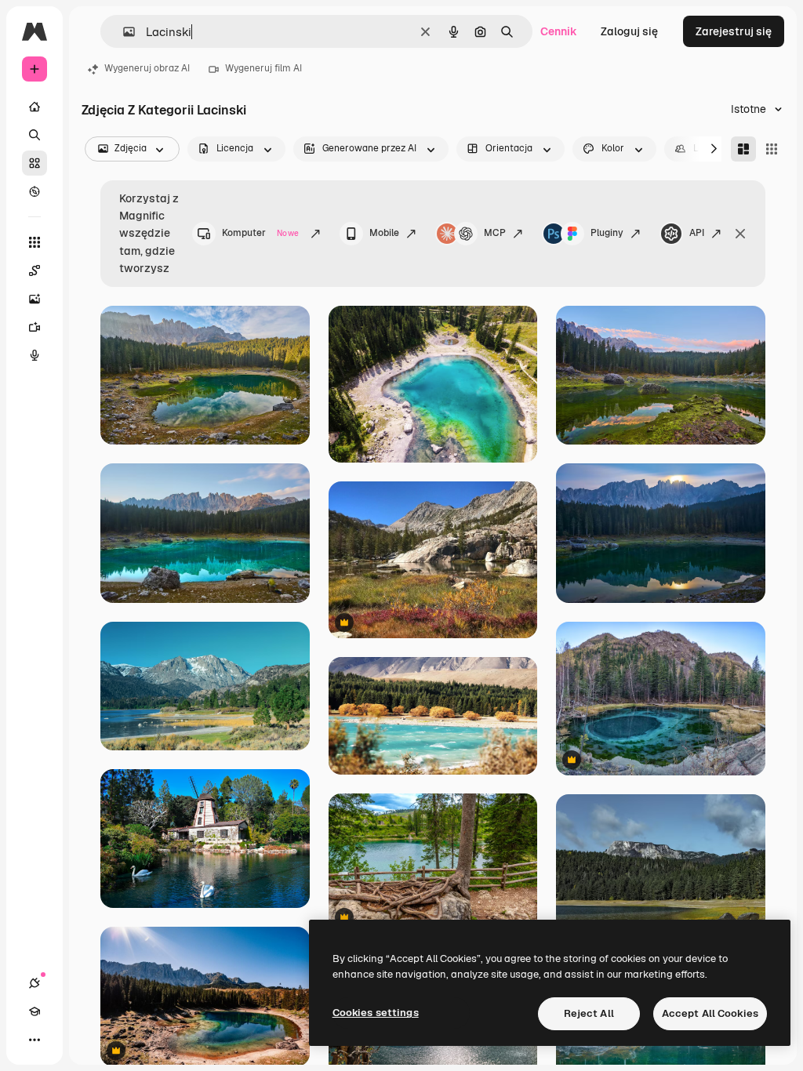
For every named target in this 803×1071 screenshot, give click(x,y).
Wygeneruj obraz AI (147, 68)
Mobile (384, 233)
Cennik (558, 31)
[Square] (771, 149)
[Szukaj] (34, 134)
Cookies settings (375, 1012)
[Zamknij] (740, 233)
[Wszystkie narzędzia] (34, 242)
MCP (495, 233)
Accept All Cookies (710, 1013)
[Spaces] (34, 270)
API (696, 233)
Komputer (260, 233)
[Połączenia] (34, 983)
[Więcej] (34, 1039)
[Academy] (34, 1011)
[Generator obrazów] (34, 298)
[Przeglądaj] (34, 191)
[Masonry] (743, 149)
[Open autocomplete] (122, 32)
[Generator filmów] (34, 326)
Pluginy (606, 233)
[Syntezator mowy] (34, 355)
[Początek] (34, 106)
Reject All (589, 1013)
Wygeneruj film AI (263, 68)
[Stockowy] (34, 163)
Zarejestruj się (734, 31)
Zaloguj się (629, 31)
